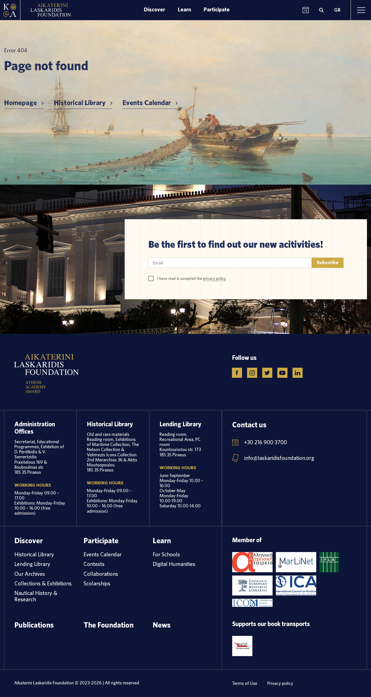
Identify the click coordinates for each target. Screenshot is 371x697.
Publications (34, 625)
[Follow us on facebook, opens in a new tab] (237, 373)
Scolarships (97, 583)
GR (337, 10)
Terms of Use (244, 683)
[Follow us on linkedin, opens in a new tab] (298, 373)
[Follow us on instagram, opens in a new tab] (252, 373)
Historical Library (79, 103)
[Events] (306, 10)
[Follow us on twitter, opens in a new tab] (267, 373)
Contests (94, 563)
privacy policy (214, 278)
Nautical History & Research (35, 596)
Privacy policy (280, 683)
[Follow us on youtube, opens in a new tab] (282, 373)
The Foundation (109, 625)
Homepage (20, 103)
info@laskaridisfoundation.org (279, 458)
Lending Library (32, 563)
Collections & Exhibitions (43, 583)
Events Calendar (146, 103)
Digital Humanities (174, 563)
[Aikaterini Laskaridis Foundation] (10, 10)
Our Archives (29, 573)
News (162, 625)
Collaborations (101, 573)
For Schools (166, 554)
